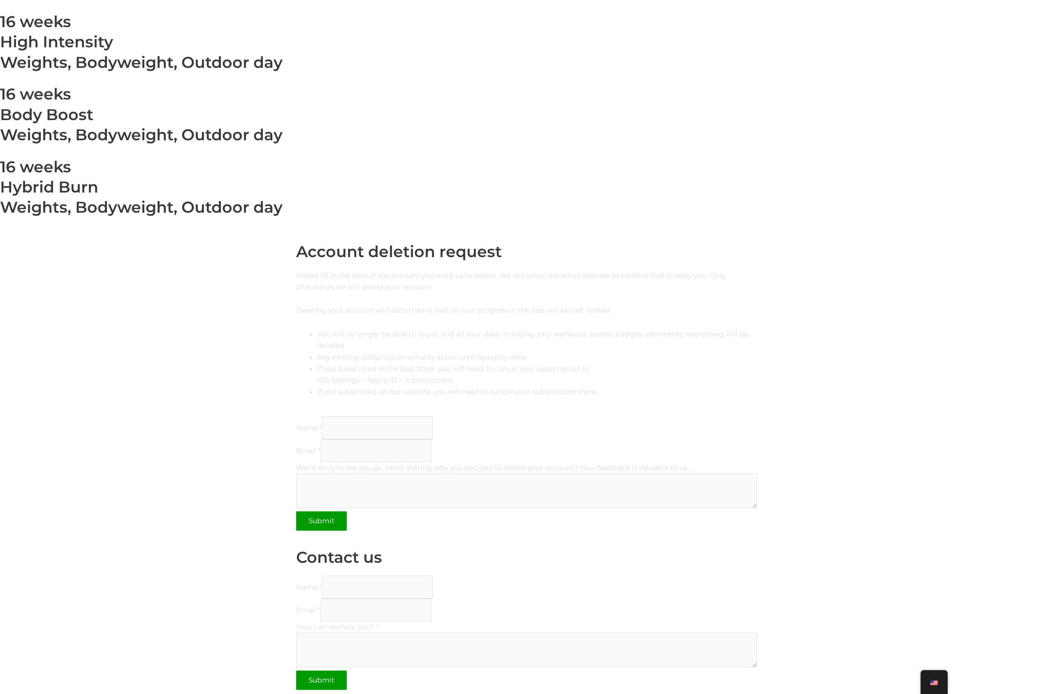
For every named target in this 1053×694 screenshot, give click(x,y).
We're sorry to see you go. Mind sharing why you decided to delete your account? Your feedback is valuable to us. (492, 468)
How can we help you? (337, 627)
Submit (321, 521)
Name (309, 428)
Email (308, 450)
